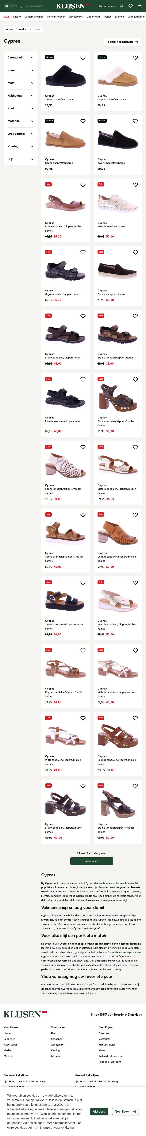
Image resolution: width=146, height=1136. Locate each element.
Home (10, 29)
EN (15, 6)
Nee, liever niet (125, 1111)
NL (7, 6)
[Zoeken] (20, 6)
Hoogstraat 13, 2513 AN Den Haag (99, 1081)
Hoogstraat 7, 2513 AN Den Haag (27, 1081)
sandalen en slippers (123, 952)
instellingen (36, 1123)
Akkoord (99, 1111)
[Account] (121, 6)
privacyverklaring (62, 1127)
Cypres (37, 29)
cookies (20, 1127)
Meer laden (91, 861)
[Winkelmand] (139, 6)
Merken (23, 29)
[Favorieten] (130, 6)
